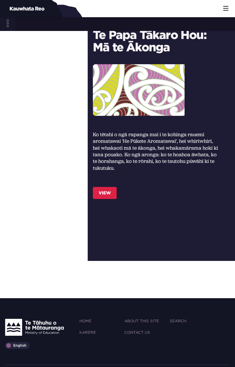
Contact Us (137, 332)
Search (178, 321)
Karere (87, 332)
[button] (225, 8)
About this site (141, 321)
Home (85, 321)
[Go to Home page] (17, 8)
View (105, 192)
